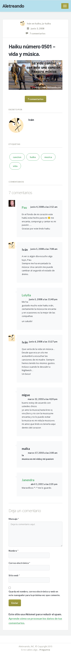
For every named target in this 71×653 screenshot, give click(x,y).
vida (15, 166)
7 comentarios (36, 33)
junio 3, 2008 (36, 28)
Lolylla (26, 295)
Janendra (28, 480)
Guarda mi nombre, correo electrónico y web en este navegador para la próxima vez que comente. (34, 593)
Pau (24, 207)
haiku (38, 23)
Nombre (13, 550)
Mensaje (14, 519)
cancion (17, 157)
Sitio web (14, 575)
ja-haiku (46, 23)
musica (48, 157)
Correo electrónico (19, 563)
